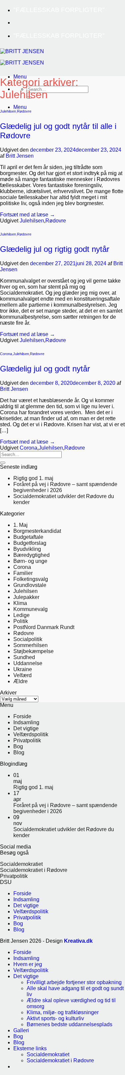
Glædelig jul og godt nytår (45, 368)
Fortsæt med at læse (27, 214)
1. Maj (20, 525)
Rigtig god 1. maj (33, 478)
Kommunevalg (30, 609)
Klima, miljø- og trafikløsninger (63, 1012)
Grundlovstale (29, 585)
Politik (20, 621)
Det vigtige (26, 728)
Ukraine (22, 669)
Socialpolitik (27, 639)
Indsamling (26, 722)
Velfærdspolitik (30, 734)
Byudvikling (27, 549)
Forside (22, 716)
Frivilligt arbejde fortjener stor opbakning (74, 982)
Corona (6, 354)
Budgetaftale (28, 537)
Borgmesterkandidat (37, 531)
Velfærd (22, 675)
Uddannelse (27, 663)
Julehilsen (8, 111)
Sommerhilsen (30, 645)
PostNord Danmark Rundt (43, 627)
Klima (20, 603)
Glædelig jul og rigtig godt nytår (56, 249)
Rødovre (24, 111)
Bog (18, 746)
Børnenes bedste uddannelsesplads (69, 1024)
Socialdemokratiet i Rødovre (33, 870)
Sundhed (24, 657)
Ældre (20, 681)
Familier (23, 573)
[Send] (2, 463)
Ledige (21, 615)
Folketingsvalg (30, 579)
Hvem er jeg (27, 964)
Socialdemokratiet (21, 864)
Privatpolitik (27, 740)
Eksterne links (30, 1048)
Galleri (21, 1030)
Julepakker (26, 597)
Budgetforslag (29, 543)
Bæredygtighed (31, 555)
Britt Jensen (20, 156)
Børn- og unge (30, 561)
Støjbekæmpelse (33, 651)
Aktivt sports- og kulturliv (55, 1018)
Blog (18, 752)
